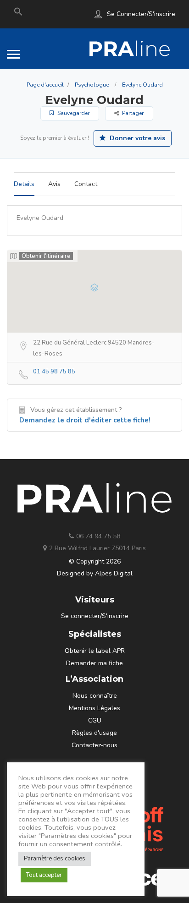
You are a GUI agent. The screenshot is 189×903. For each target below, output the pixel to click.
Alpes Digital (114, 573)
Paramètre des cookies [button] (54, 858)
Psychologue (92, 84)
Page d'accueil (45, 84)
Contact (85, 184)
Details (24, 184)
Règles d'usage (94, 732)
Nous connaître (94, 695)
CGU (94, 720)
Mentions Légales (94, 708)
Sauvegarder (72, 113)
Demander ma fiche (94, 663)
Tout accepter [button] (44, 875)
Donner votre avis (136, 138)
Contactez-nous (94, 745)
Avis (54, 184)
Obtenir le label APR (95, 650)
